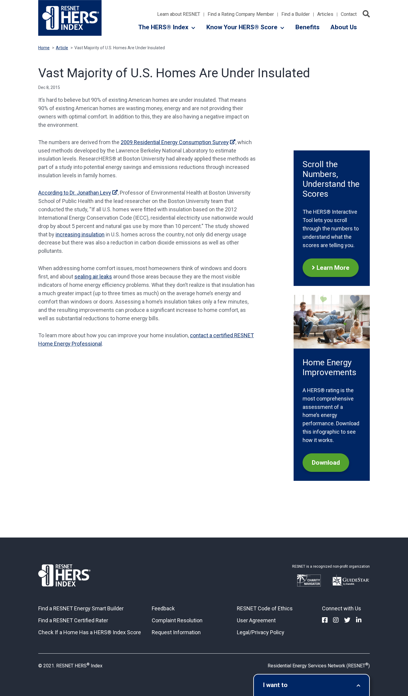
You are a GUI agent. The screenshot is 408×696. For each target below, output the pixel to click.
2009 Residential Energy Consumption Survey (175, 142)
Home (44, 47)
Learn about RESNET (178, 14)
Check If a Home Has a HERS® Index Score (89, 632)
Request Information (176, 632)
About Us (343, 27)
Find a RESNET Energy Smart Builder (81, 608)
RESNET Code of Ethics (265, 608)
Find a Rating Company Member (241, 14)
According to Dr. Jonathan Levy (74, 193)
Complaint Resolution (177, 620)
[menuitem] (324, 620)
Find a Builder (295, 14)
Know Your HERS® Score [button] (241, 27)
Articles (325, 14)
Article (62, 47)
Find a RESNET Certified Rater (73, 620)
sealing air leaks (93, 276)
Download (326, 462)
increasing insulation (80, 234)
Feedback (163, 608)
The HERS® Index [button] (163, 27)
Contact (349, 14)
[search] (366, 14)
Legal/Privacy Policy (260, 632)
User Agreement (256, 620)
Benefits (307, 27)
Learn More (333, 267)
